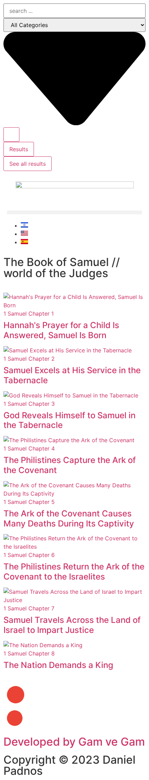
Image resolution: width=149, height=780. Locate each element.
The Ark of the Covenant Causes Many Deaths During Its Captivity (68, 518)
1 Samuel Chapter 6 (29, 554)
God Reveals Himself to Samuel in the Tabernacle (69, 420)
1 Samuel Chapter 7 (28, 608)
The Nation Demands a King (58, 665)
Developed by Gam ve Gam (74, 741)
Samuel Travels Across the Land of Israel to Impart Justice (72, 625)
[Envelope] (15, 694)
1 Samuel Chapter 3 (29, 403)
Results (18, 149)
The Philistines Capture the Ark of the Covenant (69, 465)
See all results (27, 163)
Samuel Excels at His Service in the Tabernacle (72, 375)
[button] (74, 212)
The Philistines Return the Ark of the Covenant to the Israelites (73, 572)
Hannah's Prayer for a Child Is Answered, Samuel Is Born (61, 330)
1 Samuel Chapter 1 (28, 313)
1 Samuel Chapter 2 (29, 358)
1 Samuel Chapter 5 (29, 501)
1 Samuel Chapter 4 (29, 448)
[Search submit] (11, 134)
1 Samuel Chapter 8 (29, 653)
